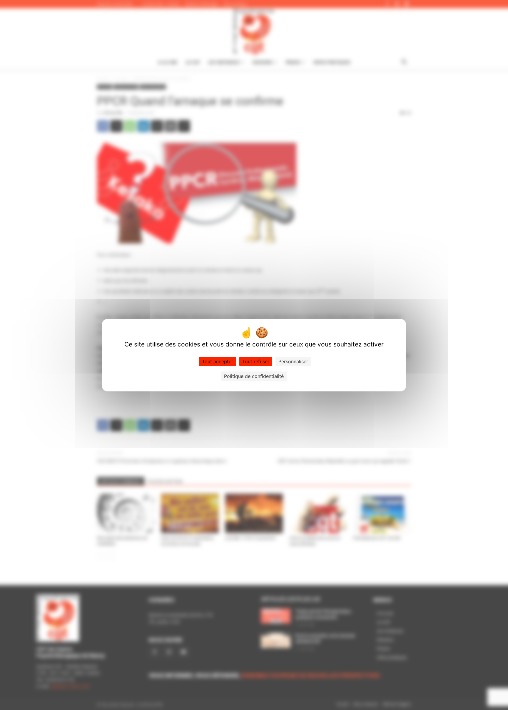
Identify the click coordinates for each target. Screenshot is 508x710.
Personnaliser (293, 361)
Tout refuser (255, 361)
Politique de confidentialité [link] (254, 376)
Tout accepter (217, 361)
